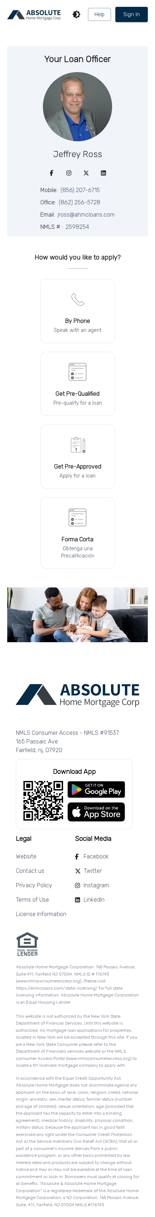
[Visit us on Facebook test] (51, 173)
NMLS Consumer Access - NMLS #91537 (67, 732)
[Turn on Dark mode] (76, 14)
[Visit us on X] (86, 173)
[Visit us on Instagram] (69, 173)
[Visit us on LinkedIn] (103, 173)
